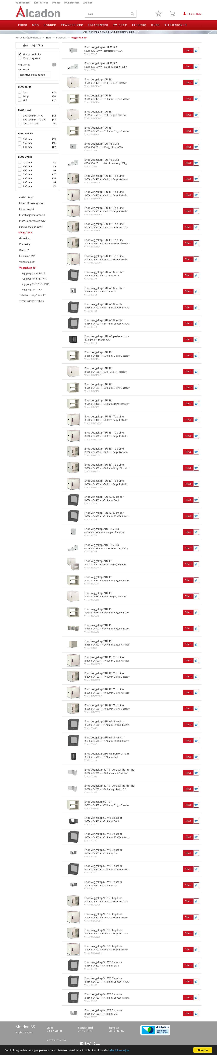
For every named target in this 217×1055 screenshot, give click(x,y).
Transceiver (72, 25)
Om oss (56, 2)
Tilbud (188, 50)
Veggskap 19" (79, 37)
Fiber (22, 25)
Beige (26, 96)
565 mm (27, 142)
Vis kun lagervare (32, 58)
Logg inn (194, 14)
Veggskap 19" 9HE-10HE (34, 278)
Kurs (155, 25)
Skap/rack (61, 37)
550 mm (27, 138)
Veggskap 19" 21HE (32, 289)
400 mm (27, 166)
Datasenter (98, 25)
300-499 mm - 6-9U (33, 115)
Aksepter (202, 1050)
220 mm (27, 162)
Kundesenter (23, 2)
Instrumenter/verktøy (32, 221)
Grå (25, 100)
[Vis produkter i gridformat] (53, 65)
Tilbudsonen (176, 25)
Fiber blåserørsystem (31, 203)
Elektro (139, 25)
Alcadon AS (35, 37)
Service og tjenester (31, 226)
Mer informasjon (119, 1050)
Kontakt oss (41, 2)
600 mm (27, 146)
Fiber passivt (26, 209)
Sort (25, 92)
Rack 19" (24, 250)
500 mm (27, 174)
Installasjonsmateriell (32, 215)
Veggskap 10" (27, 261)
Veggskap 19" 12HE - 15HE (35, 284)
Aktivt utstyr (26, 197)
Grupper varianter (32, 54)
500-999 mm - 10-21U (34, 119)
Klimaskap (25, 244)
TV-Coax (120, 25)
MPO (35, 25)
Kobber (50, 25)
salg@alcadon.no (24, 1032)
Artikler (87, 2)
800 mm (27, 186)
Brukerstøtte (71, 2)
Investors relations (56, 1039)
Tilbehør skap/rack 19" (32, 295)
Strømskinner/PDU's (31, 301)
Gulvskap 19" (27, 256)
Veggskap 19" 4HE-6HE (33, 273)
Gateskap (25, 238)
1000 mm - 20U (31, 123)
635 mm (27, 182)
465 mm (27, 170)
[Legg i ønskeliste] (196, 50)
